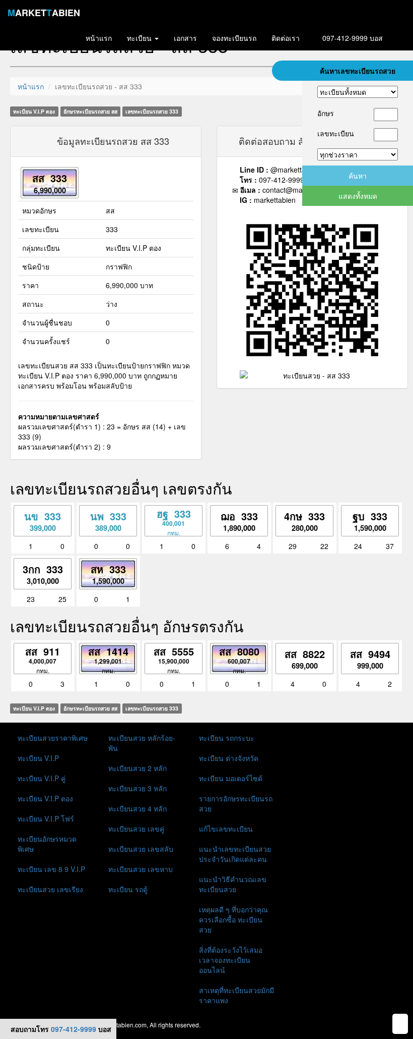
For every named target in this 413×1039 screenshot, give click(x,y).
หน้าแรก (31, 86)
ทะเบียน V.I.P (38, 758)
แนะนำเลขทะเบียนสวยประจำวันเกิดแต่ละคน (235, 854)
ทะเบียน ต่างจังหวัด (228, 758)
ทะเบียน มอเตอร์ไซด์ (230, 778)
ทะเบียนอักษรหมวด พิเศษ (47, 844)
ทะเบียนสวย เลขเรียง (50, 889)
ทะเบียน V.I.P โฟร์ (46, 818)
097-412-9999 (73, 1029)
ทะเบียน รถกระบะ (226, 738)
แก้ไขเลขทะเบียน (226, 829)
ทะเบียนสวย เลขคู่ (136, 829)
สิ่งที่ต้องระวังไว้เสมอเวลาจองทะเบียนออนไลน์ (230, 960)
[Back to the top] (400, 1024)
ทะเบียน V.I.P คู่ (41, 778)
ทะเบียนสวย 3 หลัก (137, 788)
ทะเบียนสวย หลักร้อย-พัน (141, 743)
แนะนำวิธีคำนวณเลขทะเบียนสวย (232, 884)
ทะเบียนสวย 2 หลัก (137, 768)
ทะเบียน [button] (140, 38)
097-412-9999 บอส (351, 38)
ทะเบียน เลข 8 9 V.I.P (51, 869)
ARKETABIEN (44, 12)
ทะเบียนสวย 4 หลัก (137, 808)
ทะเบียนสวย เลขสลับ (140, 849)
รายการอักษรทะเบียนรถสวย (235, 803)
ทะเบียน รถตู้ (128, 889)
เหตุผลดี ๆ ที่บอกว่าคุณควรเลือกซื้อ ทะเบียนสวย (233, 919)
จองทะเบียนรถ (234, 38)
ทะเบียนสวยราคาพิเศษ (53, 738)
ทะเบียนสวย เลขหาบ (140, 869)
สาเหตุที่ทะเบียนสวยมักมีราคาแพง (236, 995)
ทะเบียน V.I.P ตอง (45, 798)
